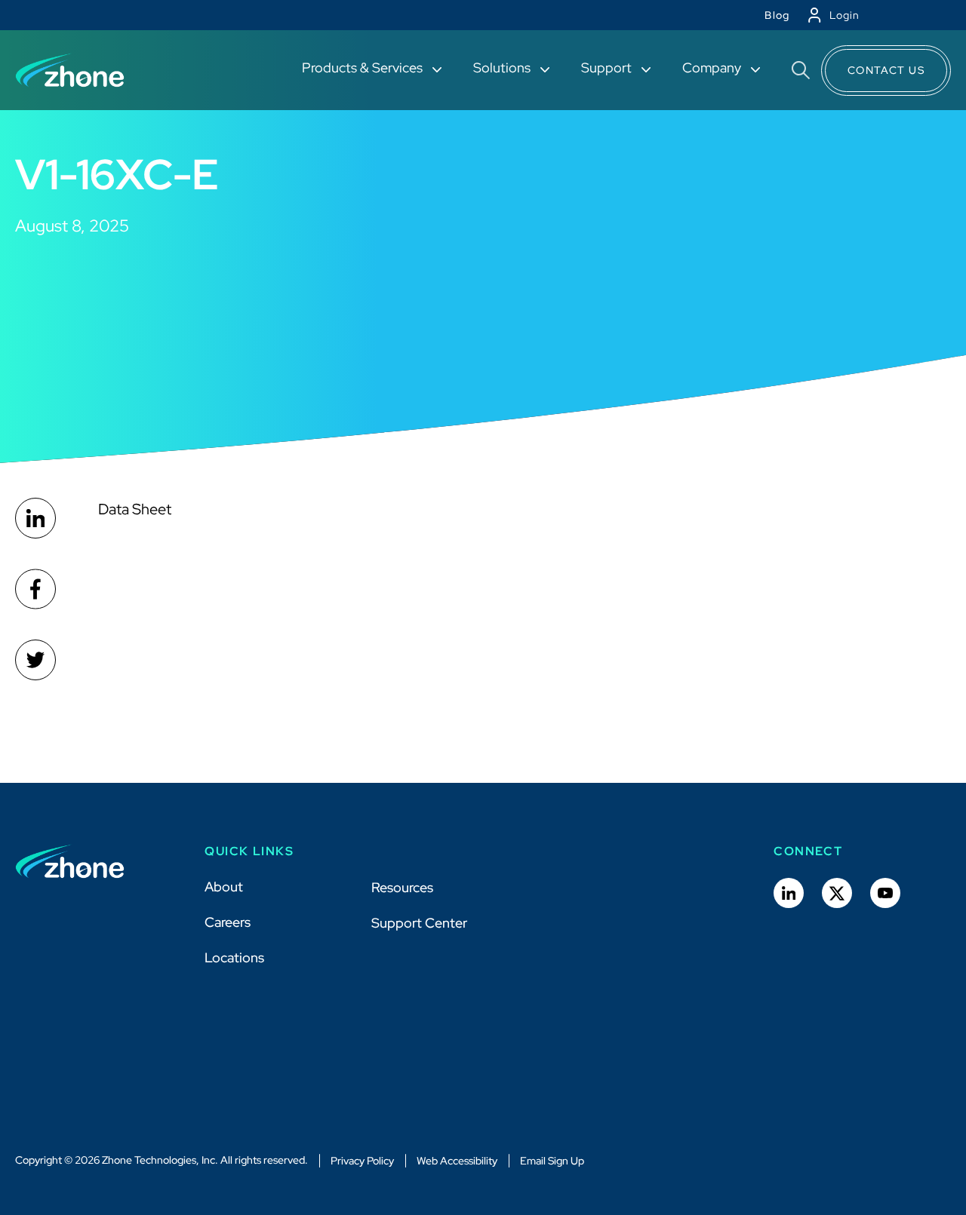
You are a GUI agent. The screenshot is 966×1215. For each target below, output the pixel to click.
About (224, 886)
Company (713, 67)
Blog (777, 15)
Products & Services (364, 67)
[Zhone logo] (70, 70)
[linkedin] (35, 518)
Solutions (503, 67)
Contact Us (886, 70)
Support (608, 67)
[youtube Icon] (885, 893)
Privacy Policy (362, 1160)
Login (844, 15)
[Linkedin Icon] (789, 893)
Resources (402, 887)
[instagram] (35, 660)
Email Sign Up (552, 1160)
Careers (228, 922)
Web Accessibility (457, 1160)
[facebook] (35, 589)
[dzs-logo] (70, 861)
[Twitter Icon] (837, 893)
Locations (234, 957)
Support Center (419, 922)
